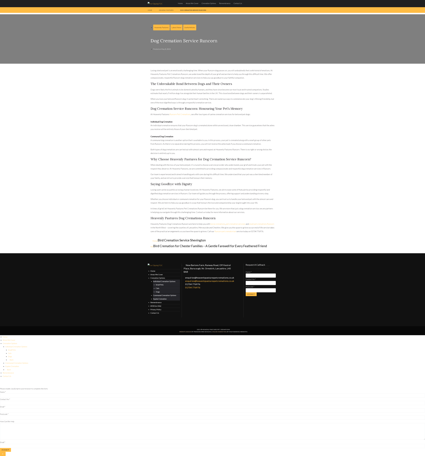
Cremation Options (209, 3)
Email (2, 407)
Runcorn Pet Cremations (180, 114)
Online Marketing (219, 332)
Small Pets (160, 285)
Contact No (251, 279)
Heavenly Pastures (166, 10)
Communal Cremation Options (164, 295)
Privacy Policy (155, 309)
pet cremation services (235, 224)
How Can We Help (7, 421)
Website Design (185, 332)
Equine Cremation (160, 299)
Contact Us (238, 3)
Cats (157, 288)
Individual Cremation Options (164, 281)
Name (249, 272)
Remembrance (224, 3)
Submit (251, 294)
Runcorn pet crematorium (225, 231)
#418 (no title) (155, 306)
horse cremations (217, 224)
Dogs (158, 292)
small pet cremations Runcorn (261, 224)
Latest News (176, 27)
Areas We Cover (192, 3)
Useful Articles (189, 27)
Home (180, 3)
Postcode (250, 287)
